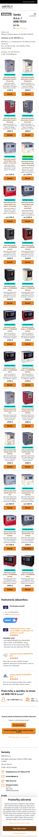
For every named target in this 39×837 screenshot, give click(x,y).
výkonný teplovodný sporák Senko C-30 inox (9, 411)
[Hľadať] (24, 7)
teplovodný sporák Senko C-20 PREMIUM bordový (28, 247)
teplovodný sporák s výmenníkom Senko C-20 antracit (28, 120)
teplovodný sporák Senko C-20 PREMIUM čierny (10, 288)
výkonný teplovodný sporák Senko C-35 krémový (27, 493)
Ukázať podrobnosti (19, 833)
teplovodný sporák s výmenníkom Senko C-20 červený (10, 120)
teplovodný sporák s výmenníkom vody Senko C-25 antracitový (27, 205)
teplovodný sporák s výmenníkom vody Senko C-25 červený (9, 204)
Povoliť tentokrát (18, 725)
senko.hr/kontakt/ (21, 28)
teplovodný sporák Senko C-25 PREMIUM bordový (28, 329)
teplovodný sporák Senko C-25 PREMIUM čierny (10, 370)
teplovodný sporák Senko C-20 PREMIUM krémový (28, 288)
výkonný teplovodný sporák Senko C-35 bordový (9, 534)
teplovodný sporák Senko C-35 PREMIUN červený (10, 575)
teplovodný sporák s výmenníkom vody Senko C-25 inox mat (9, 161)
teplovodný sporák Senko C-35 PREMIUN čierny (28, 575)
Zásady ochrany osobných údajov (19, 823)
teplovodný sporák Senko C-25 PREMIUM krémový (28, 370)
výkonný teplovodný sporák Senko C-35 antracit (27, 534)
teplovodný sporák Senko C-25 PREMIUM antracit (10, 329)
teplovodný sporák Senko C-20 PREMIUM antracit (10, 247)
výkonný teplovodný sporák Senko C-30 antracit (27, 452)
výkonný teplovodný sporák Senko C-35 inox (9, 493)
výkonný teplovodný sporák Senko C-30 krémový (9, 452)
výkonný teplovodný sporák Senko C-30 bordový (27, 411)
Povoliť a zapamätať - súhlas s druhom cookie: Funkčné (18, 731)
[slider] (14, 635)
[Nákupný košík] (29, 7)
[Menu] (34, 7)
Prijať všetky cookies (19, 828)
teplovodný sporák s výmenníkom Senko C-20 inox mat (10, 79)
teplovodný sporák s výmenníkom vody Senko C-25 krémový (27, 163)
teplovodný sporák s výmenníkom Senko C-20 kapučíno (28, 79)
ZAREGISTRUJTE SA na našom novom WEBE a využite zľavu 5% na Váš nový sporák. (21, 631)
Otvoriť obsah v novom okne (19, 737)
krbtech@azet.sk (14, 614)
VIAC (25, 642)
